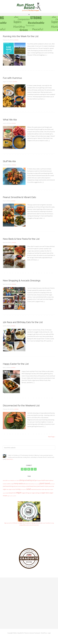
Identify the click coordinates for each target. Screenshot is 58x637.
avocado (5, 480)
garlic (36, 480)
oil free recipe (36, 483)
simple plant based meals (36, 489)
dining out (23, 480)
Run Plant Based (29, 6)
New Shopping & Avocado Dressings (21, 280)
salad (28, 489)
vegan (18, 492)
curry (18, 480)
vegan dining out (26, 493)
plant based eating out (21, 486)
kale (24, 483)
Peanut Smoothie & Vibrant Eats (19, 197)
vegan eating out (36, 493)
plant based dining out (9, 486)
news (29, 483)
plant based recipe (42, 486)
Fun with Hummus (12, 78)
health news (44, 480)
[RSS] (35, 469)
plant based (52, 483)
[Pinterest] (28, 469)
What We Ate (10, 119)
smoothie (51, 489)
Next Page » (51, 436)
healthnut (51, 480)
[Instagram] (32, 469)
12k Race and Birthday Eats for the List (23, 322)
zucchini (14, 495)
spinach (4, 493)
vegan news (45, 493)
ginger (39, 480)
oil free (32, 483)
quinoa (50, 486)
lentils (27, 483)
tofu (14, 493)
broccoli (12, 480)
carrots (15, 480)
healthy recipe (10, 483)
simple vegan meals (45, 489)
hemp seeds (18, 483)
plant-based (44, 483)
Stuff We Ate (9, 161)
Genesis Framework (35, 633)
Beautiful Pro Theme (22, 633)
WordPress (44, 633)
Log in (49, 633)
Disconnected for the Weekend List (21, 405)
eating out (31, 480)
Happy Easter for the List (16, 364)
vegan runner (10, 495)
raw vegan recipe (10, 489)
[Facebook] (25, 469)
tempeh (11, 493)
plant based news (32, 486)
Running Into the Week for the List (21, 36)
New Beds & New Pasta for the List (21, 239)
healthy (4, 483)
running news (23, 489)
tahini (7, 493)
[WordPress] (22, 469)
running (17, 489)
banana (9, 480)
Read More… (10, 459)
